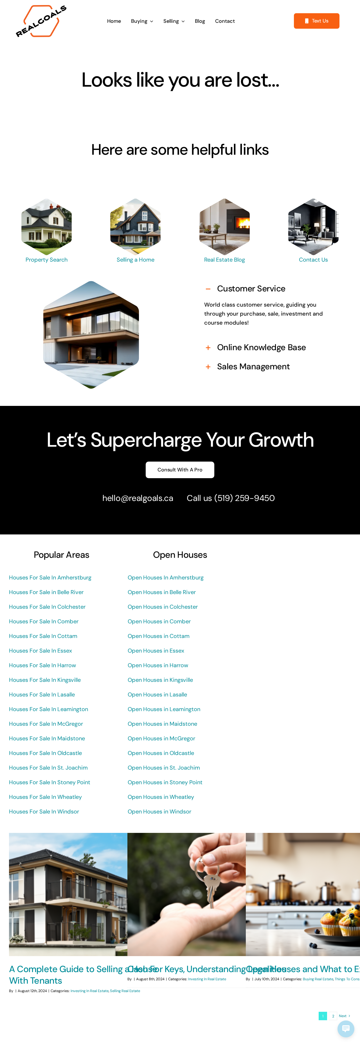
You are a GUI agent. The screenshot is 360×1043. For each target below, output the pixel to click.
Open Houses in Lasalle (157, 694)
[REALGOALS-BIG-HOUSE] (46, 201)
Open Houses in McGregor (161, 738)
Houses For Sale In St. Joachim (48, 767)
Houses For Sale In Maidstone (47, 738)
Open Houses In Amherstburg (166, 577)
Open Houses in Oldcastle (161, 753)
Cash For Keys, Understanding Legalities (206, 969)
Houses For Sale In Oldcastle (45, 753)
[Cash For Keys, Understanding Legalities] (209, 894)
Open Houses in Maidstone (162, 723)
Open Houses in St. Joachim (164, 767)
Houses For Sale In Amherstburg (50, 577)
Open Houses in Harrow (158, 665)
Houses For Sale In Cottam (43, 636)
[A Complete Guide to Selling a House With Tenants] (91, 894)
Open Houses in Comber (159, 621)
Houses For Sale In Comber (43, 621)
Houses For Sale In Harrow (42, 665)
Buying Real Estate (318, 979)
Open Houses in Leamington (164, 709)
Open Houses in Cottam (159, 636)
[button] (269, 289)
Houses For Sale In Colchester (47, 606)
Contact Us (313, 259)
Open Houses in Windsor (159, 811)
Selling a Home (135, 259)
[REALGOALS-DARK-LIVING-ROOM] (313, 201)
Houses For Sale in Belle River (46, 592)
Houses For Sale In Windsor (44, 811)
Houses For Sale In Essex (40, 650)
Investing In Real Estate (90, 990)
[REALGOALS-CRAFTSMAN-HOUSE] (135, 201)
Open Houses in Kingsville (160, 680)
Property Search (47, 259)
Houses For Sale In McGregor (46, 723)
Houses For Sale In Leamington (48, 709)
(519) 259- (234, 498)
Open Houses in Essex (156, 650)
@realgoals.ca (147, 498)
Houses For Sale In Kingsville (45, 680)
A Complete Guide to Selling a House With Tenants (83, 975)
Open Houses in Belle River (162, 592)
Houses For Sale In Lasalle (42, 694)
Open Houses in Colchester (163, 606)
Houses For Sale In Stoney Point (49, 782)
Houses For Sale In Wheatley (45, 797)
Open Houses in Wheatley (161, 797)
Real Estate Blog (224, 259)
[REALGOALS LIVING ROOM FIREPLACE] (224, 201)
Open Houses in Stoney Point (165, 782)
